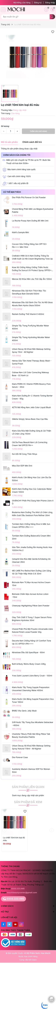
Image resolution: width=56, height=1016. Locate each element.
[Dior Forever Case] (6, 760)
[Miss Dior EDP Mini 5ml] (6, 468)
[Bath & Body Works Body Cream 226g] (6, 666)
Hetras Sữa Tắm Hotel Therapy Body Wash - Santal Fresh (31, 362)
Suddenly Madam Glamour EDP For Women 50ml (31, 770)
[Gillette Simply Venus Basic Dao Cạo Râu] (6, 422)
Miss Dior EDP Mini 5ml (22, 465)
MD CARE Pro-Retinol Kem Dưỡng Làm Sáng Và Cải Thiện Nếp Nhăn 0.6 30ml (31, 572)
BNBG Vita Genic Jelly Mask (24, 711)
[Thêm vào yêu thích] (52, 31)
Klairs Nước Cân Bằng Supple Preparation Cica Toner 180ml (33, 700)
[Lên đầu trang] (51, 1007)
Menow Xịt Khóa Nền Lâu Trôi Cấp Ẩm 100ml (32, 279)
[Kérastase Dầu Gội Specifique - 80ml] (6, 655)
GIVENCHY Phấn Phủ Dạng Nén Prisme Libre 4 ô (32, 502)
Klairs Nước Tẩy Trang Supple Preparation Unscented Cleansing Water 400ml (30, 688)
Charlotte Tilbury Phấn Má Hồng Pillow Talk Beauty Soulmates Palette (31, 735)
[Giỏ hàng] (52, 9)
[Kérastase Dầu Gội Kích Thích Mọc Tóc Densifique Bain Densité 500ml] (6, 293)
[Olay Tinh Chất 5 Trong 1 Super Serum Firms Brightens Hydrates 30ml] (6, 620)
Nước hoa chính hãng (28, 956)
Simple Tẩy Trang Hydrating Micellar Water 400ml (31, 338)
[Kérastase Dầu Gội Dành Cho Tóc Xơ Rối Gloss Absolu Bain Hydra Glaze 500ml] (6, 305)
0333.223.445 (18, 888)
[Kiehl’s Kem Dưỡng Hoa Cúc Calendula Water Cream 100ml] (6, 491)
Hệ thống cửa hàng (21, 2)
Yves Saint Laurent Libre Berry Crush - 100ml (32, 675)
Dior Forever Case (20, 757)
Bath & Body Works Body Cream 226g (29, 664)
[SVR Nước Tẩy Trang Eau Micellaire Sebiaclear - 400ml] (6, 725)
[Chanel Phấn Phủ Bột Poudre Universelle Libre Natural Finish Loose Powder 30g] (6, 632)
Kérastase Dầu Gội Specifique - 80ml (28, 652)
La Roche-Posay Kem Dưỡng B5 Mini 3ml (30, 220)
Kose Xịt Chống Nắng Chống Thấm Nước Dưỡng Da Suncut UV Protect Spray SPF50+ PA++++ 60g (32, 269)
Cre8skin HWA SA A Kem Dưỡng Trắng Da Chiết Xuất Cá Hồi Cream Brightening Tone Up (32, 257)
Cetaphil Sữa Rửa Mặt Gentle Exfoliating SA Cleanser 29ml (31, 560)
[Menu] (3, 10)
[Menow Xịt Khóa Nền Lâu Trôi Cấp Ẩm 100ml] (6, 282)
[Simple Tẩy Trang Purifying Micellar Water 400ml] (6, 328)
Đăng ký (38, 2)
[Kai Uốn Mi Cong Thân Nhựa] (6, 457)
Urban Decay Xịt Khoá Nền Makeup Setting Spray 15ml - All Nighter (31, 350)
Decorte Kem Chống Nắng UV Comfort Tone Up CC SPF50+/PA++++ (31, 642)
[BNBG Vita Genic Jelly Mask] (6, 713)
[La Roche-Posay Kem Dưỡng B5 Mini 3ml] (6, 223)
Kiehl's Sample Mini (20, 232)
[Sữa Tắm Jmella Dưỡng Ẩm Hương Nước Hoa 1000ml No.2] (6, 550)
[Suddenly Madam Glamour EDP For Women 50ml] (6, 772)
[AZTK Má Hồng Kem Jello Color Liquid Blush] (6, 410)
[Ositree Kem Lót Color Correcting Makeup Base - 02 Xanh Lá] (6, 375)
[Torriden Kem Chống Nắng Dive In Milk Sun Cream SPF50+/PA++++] (6, 527)
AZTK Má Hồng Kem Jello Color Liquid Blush (31, 407)
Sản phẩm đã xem (28, 801)
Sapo (34, 959)
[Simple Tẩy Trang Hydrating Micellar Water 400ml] (6, 340)
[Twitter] (9, 924)
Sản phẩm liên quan (28, 786)
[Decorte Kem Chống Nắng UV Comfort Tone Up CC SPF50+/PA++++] (6, 643)
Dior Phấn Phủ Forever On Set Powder (29, 197)
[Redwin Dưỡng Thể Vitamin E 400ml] (6, 317)
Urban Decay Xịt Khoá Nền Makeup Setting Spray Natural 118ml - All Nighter (31, 747)
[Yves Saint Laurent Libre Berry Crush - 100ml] (6, 678)
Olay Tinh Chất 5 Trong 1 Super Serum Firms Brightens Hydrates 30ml (32, 618)
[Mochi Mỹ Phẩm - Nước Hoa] (16, 9)
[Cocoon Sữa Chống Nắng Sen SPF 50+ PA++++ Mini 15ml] (6, 247)
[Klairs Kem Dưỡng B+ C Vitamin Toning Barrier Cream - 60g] (6, 398)
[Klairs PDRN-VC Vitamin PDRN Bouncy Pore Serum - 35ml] (6, 386)
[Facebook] (3, 924)
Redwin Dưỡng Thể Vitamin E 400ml (28, 314)
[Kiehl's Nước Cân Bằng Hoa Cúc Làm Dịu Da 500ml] (6, 480)
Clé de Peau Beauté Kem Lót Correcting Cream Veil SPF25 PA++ (29, 443)
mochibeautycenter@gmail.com (22, 892)
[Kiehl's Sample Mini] (6, 234)
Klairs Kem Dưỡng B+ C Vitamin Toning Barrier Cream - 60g (32, 397)
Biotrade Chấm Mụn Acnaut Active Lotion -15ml (30, 595)
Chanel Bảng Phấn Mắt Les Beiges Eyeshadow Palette (32, 210)
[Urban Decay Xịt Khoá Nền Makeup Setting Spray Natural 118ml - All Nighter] (6, 748)
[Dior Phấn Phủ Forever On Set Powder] (6, 200)
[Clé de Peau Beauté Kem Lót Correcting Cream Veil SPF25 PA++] (6, 445)
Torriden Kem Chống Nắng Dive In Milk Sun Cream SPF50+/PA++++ (31, 525)
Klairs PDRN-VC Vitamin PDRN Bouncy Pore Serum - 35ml (31, 385)
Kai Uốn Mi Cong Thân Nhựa (24, 454)
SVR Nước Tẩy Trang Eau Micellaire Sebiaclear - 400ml (32, 723)
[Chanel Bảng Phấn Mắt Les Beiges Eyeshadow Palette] (6, 211)
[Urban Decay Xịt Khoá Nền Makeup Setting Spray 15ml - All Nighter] (6, 352)
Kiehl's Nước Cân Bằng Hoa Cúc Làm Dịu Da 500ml (31, 478)
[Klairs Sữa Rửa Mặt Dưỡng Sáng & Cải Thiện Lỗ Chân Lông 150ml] (6, 433)
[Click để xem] (28, 57)
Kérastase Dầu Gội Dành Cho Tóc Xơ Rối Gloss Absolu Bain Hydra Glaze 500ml (32, 303)
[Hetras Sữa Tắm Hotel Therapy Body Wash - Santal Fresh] (6, 363)
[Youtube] (15, 924)
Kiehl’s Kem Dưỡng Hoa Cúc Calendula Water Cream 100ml (32, 490)
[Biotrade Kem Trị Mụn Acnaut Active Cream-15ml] (6, 585)
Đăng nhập (50, 2)
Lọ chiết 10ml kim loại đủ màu (14, 838)
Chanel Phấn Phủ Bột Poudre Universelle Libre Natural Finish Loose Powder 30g (32, 630)
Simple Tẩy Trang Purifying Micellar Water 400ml (30, 327)
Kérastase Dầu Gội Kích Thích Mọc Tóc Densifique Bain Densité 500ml (29, 292)
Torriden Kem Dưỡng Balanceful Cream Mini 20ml (31, 537)
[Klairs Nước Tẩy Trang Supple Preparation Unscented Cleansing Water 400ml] (6, 690)
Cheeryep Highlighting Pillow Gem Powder (30, 605)
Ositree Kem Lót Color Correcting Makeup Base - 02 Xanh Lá (30, 374)
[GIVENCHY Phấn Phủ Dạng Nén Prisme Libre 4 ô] (6, 503)
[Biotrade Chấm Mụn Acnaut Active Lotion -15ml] (6, 597)
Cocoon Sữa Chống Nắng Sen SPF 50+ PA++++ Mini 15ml (29, 245)
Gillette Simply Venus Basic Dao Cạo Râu (30, 419)
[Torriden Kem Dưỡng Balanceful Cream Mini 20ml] (6, 538)
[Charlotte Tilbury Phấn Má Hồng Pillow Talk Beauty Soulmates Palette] (6, 736)
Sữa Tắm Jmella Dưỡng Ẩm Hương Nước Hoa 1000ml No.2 (32, 548)
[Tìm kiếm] (52, 16)
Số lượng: (5, 126)
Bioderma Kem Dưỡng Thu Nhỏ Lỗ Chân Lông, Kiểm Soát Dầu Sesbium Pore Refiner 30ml (32, 513)
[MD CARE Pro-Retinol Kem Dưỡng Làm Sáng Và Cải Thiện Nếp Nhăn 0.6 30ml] (6, 573)
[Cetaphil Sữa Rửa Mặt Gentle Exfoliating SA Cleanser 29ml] (6, 561)
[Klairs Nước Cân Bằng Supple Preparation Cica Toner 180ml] (6, 702)
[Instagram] (21, 924)
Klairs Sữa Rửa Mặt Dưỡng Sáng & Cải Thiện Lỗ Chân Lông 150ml (31, 432)
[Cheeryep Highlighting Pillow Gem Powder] (6, 608)
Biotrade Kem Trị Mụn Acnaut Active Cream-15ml (31, 583)
